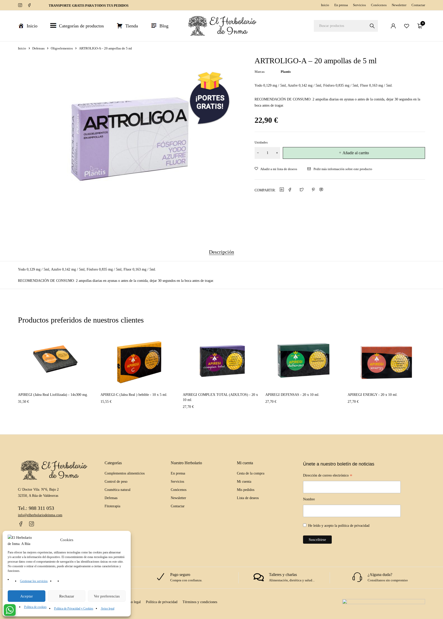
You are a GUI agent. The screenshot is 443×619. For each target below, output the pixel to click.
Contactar (418, 5)
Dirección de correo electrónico (328, 476)
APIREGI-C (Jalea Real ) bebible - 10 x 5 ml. (133, 395)
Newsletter (399, 5)
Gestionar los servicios (34, 581)
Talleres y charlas (283, 574)
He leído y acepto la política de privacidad (338, 526)
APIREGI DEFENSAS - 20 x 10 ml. (292, 395)
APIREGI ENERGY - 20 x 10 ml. (373, 395)
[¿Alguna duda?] (357, 577)
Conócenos (379, 5)
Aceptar (26, 596)
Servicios (359, 5)
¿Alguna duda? (380, 574)
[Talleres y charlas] (259, 577)
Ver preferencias (107, 596)
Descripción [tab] (221, 252)
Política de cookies (35, 607)
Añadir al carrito (356, 153)
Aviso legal (107, 608)
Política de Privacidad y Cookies (73, 608)
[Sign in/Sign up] (393, 26)
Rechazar (66, 596)
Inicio (325, 5)
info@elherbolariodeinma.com (40, 515)
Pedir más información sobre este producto (343, 169)
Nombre (309, 499)
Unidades (261, 142)
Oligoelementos (62, 48)
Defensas (38, 48)
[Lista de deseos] (406, 26)
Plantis (286, 72)
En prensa (341, 5)
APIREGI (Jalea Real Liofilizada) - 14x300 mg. (53, 395)
